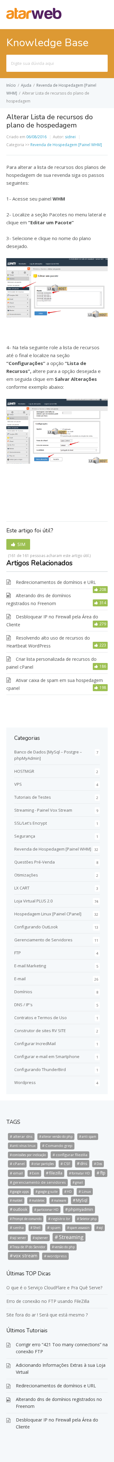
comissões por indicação (29, 1155)
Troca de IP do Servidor (28, 1247)
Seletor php (88, 1219)
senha (18, 1227)
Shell (37, 1227)
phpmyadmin (80, 1209)
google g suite (48, 1191)
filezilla (55, 1173)
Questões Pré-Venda (34, 862)
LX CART (21, 888)
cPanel (19, 1163)
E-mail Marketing (30, 966)
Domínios (23, 991)
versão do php (64, 1247)
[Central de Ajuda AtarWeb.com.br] (33, 17)
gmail (79, 1182)
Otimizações (26, 875)
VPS (18, 784)
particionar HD (48, 1209)
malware (60, 1200)
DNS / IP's (23, 1004)
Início (11, 85)
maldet (17, 1200)
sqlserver (41, 1238)
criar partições (44, 1164)
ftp (102, 1173)
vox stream (25, 1256)
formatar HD (81, 1173)
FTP (17, 953)
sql (101, 1227)
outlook (20, 1209)
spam (55, 1227)
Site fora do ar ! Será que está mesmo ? (47, 1315)
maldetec (38, 1200)
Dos (99, 1164)
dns (83, 1163)
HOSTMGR (24, 771)
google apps (20, 1191)
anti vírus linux (23, 1145)
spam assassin (80, 1227)
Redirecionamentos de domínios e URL (56, 582)
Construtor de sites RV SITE (40, 1030)
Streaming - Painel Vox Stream (43, 810)
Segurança (24, 836)
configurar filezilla (71, 1154)
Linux (86, 1191)
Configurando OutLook (36, 927)
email (18, 1173)
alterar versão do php (57, 1136)
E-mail (20, 979)
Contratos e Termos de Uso (40, 1017)
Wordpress (25, 1082)
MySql (81, 1200)
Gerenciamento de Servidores (43, 940)
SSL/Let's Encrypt (30, 823)
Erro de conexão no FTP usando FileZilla (47, 1301)
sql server (19, 1238)
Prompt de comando (26, 1219)
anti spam (89, 1136)
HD (69, 1191)
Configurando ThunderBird (40, 1069)
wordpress (57, 1256)
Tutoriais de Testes (32, 797)
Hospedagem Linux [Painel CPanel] (47, 914)
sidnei (70, 136)
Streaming (71, 1237)
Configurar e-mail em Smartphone (46, 1056)
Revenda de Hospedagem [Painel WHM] (66, 144)
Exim (35, 1173)
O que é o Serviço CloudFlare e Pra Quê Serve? (54, 1288)
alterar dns (23, 1136)
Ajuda (26, 85)
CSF (67, 1163)
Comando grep (59, 1145)
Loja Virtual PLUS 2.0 (33, 901)
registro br (60, 1218)
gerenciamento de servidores (39, 1182)
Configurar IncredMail (35, 1043)
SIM (21, 544)
